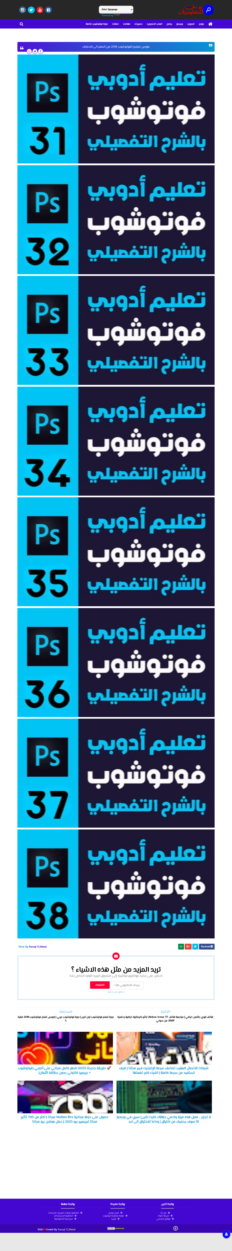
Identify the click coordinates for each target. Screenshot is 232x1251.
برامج (169, 24)
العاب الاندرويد (154, 24)
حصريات (138, 24)
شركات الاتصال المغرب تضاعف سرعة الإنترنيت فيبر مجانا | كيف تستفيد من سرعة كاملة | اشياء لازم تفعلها (163, 1071)
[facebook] (48, 10)
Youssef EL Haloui (66, 1229)
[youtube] (40, 10)
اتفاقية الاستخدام (63, 1215)
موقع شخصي (163, 1218)
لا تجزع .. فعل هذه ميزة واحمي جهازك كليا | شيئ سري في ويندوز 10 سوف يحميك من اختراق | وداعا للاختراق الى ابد (164, 1119)
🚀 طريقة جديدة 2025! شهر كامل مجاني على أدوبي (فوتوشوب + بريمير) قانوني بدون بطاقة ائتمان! (64, 1071)
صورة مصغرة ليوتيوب (113, 1215)
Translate (125, 15)
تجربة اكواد (163, 1215)
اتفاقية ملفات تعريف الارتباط (64, 1212)
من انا (163, 1212)
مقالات (126, 24)
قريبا (113, 1218)
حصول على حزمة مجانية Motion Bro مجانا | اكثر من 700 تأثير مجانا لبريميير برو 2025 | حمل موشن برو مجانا (64, 1119)
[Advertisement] (116, 1160)
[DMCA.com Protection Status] (116, 1229)
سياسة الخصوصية (63, 1218)
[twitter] (31, 10)
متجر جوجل (113, 1212)
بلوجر (201, 24)
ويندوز (179, 24)
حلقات (115, 24)
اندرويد (190, 24)
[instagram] (22, 10)
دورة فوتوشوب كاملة (97, 24)
